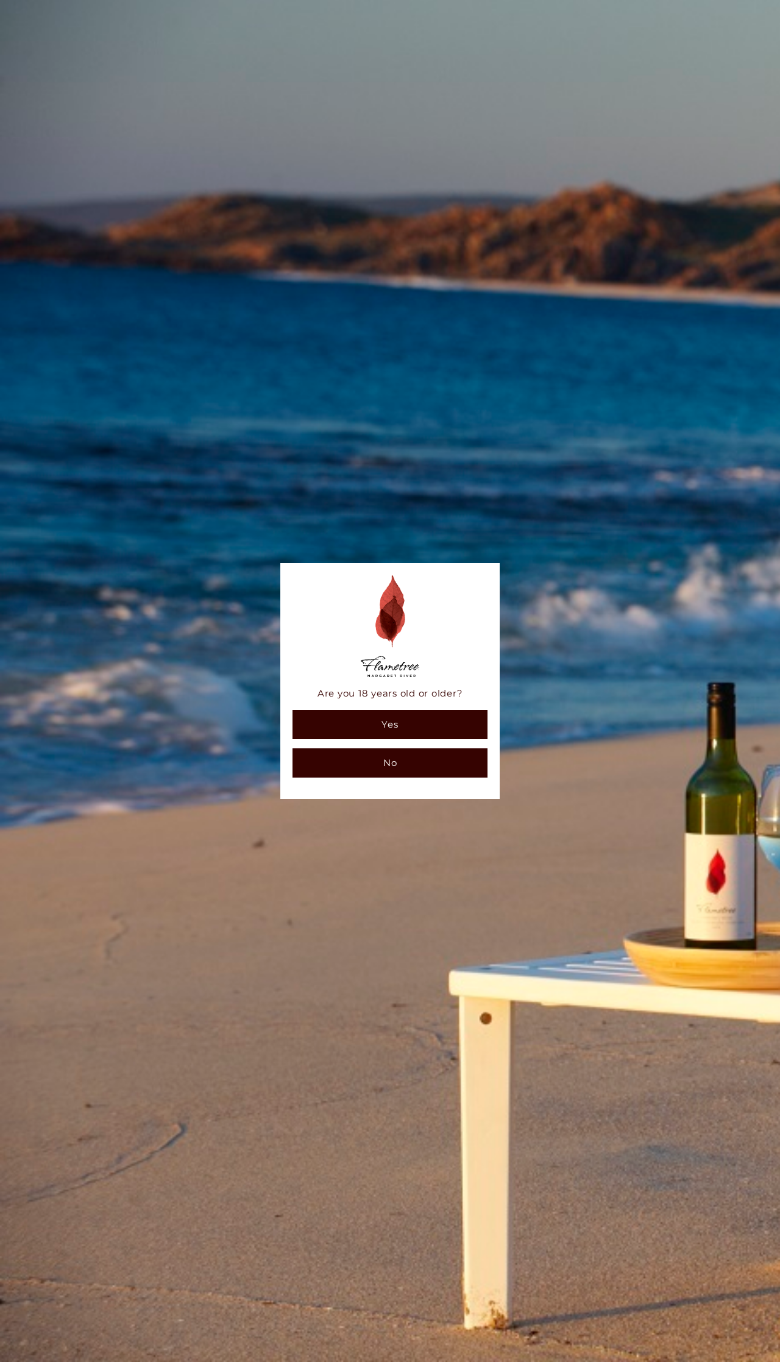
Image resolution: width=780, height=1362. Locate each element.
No (390, 762)
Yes (389, 724)
